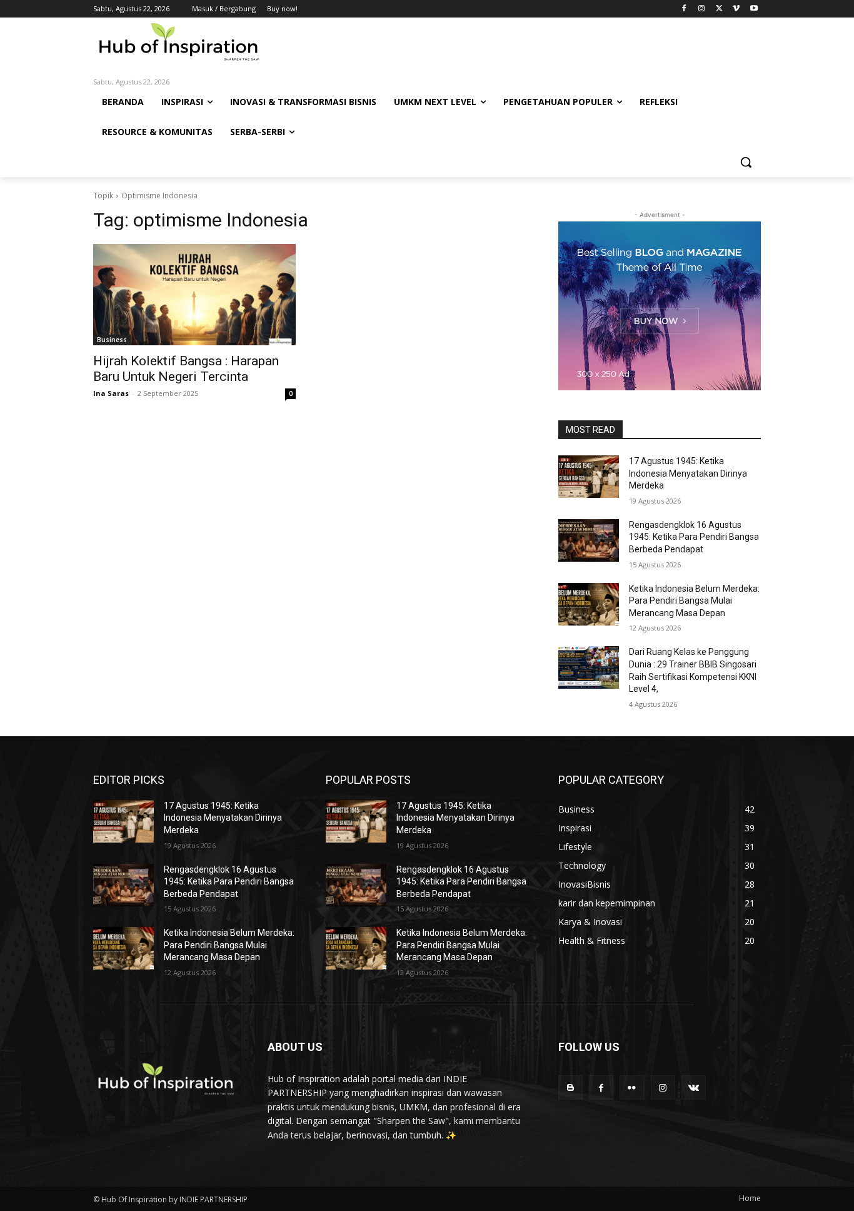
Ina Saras (111, 393)
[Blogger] (570, 1087)
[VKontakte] (693, 1087)
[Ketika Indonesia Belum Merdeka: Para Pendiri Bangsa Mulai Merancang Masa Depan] (588, 604)
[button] (746, 162)
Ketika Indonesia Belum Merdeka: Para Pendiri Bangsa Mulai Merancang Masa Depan (694, 601)
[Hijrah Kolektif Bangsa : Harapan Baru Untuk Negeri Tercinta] (194, 294)
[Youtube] (753, 9)
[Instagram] (702, 9)
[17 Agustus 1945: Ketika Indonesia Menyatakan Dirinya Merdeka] (588, 476)
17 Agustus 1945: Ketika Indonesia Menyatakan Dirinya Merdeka (688, 473)
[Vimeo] (736, 9)
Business (112, 339)
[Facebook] (684, 9)
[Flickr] (632, 1087)
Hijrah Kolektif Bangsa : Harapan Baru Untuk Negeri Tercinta (186, 368)
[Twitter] (719, 9)
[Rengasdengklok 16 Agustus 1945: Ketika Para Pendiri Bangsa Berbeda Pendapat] (588, 540)
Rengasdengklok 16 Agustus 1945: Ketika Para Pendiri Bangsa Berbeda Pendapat (694, 537)
